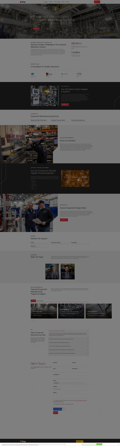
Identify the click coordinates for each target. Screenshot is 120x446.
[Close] (118, 444)
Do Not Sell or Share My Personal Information (89, 444)
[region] (60, 444)
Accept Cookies (99, 444)
